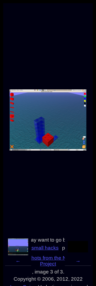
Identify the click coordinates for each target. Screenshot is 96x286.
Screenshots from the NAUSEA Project (48, 261)
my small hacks (41, 248)
